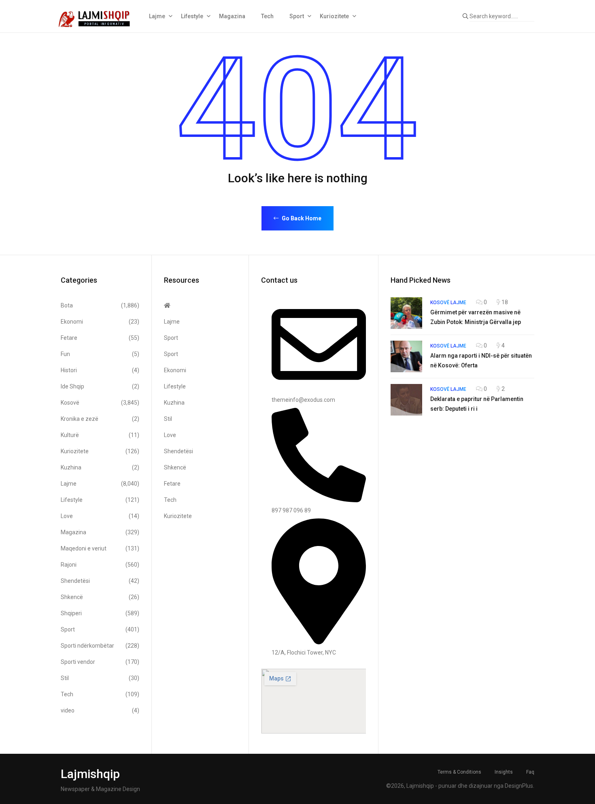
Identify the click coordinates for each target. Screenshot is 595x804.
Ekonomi (100, 321)
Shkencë (100, 597)
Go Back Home (300, 218)
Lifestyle (192, 16)
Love (100, 516)
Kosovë (100, 402)
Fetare (100, 338)
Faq (530, 772)
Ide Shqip (100, 386)
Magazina (232, 16)
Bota (100, 305)
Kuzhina (100, 467)
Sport (296, 16)
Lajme (157, 16)
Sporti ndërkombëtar (100, 645)
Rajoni (100, 564)
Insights (504, 772)
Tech (267, 16)
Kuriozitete (334, 16)
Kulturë (100, 435)
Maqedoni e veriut (100, 548)
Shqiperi (100, 613)
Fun (100, 354)
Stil (100, 678)
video (100, 710)
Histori (100, 370)
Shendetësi (100, 581)
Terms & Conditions (459, 772)
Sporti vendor (100, 662)
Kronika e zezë (100, 419)
